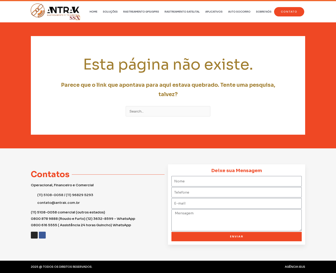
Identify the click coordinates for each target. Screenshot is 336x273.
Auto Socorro (239, 11)
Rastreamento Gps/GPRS (141, 11)
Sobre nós (264, 11)
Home (93, 11)
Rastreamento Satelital (182, 11)
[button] (289, 11)
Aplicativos (214, 11)
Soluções (110, 11)
